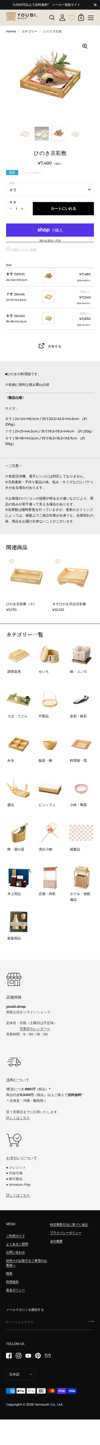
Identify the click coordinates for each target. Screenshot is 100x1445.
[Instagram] (18, 1356)
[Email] (47, 1356)
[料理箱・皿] (81, 744)
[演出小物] (50, 832)
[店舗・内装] (50, 877)
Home (11, 31)
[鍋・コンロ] (81, 655)
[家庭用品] (18, 921)
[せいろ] (50, 655)
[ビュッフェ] (50, 788)
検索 (9, 1273)
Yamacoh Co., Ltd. (49, 1404)
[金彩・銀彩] (81, 699)
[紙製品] (81, 832)
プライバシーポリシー (66, 1233)
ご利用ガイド (15, 1236)
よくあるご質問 (17, 1244)
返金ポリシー (15, 1290)
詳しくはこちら (18, 1118)
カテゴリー (29, 31)
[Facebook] (9, 1356)
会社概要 (56, 1241)
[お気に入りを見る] (71, 17)
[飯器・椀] (50, 744)
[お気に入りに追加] (11, 561)
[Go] (91, 1323)
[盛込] (18, 788)
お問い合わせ (15, 1252)
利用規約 (12, 1282)
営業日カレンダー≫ (35, 1029)
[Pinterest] (38, 1356)
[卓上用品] (18, 877)
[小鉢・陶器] (81, 788)
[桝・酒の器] (18, 832)
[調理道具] (18, 655)
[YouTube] (28, 1356)
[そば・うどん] (18, 699)
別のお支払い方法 (50, 240)
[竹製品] (50, 699)
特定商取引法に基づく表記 (69, 1224)
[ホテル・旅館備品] (81, 877)
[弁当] (18, 744)
